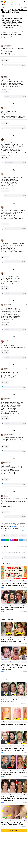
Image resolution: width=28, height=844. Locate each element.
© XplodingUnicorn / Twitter (6, 380)
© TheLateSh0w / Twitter (5, 254)
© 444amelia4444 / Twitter (5, 155)
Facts (2, 643)
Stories (2, 587)
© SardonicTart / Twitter (5, 350)
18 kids (13, 526)
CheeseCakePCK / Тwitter (21, 530)
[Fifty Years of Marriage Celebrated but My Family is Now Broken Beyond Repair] (14, 573)
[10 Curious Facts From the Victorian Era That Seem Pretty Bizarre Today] (14, 629)
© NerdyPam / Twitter (4, 188)
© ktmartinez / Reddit (4, 286)
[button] (5, 535)
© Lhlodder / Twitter (4, 477)
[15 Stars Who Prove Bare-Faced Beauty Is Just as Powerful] (14, 762)
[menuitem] (2, 4)
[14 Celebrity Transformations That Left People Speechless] (14, 597)
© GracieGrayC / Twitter (5, 322)
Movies (2, 752)
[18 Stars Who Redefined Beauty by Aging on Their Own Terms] (14, 689)
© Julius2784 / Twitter (5, 58)
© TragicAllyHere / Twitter (5, 444)
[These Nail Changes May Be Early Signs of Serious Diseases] (14, 714)
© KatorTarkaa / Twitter (5, 416)
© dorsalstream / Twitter (5, 221)
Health (2, 728)
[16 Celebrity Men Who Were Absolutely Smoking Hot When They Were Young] (14, 738)
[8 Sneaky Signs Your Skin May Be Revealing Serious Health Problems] (14, 812)
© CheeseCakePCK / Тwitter (6, 89)
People (2, 7)
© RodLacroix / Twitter (5, 121)
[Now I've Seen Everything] (9, 2)
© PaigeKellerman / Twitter (5, 509)
